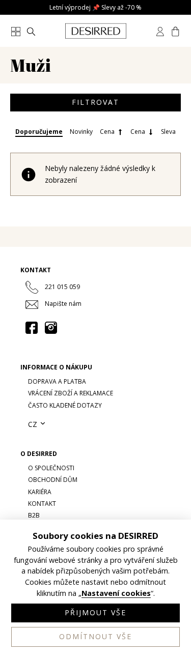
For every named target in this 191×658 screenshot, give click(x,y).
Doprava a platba (57, 381)
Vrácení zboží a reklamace (70, 393)
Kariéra (39, 492)
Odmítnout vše (95, 636)
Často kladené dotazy (65, 405)
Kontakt (42, 503)
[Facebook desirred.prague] (31, 328)
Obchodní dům (52, 479)
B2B (34, 515)
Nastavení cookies (116, 593)
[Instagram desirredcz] (51, 328)
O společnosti (51, 468)
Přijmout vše (95, 612)
